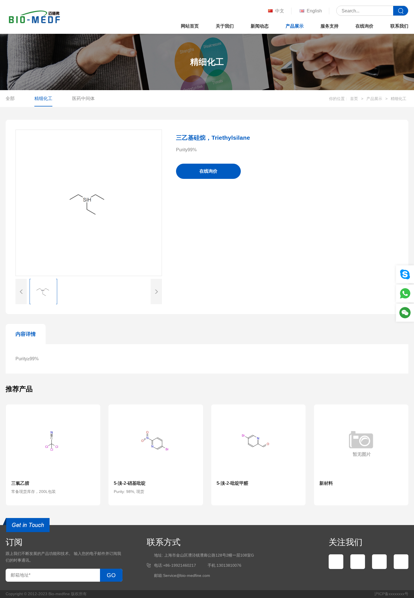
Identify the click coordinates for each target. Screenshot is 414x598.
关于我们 (225, 26)
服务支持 (329, 26)
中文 (279, 10)
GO (111, 575)
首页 (354, 98)
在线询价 (364, 26)
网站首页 (190, 26)
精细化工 (43, 98)
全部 (10, 98)
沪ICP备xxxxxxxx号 (391, 594)
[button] (156, 291)
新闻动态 (260, 26)
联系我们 (399, 26)
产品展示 (295, 26)
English (314, 10)
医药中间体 (83, 98)
